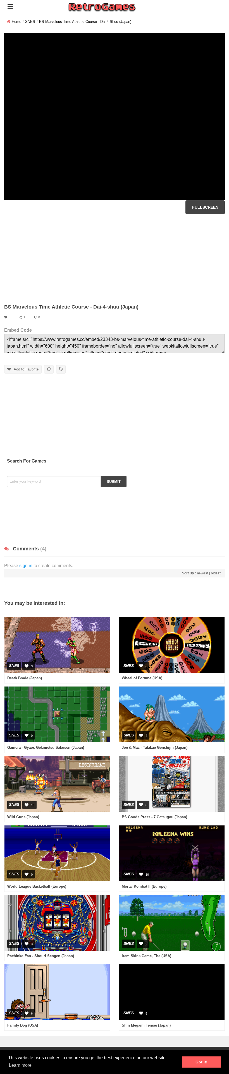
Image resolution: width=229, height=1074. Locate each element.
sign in (25, 565)
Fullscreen (205, 207)
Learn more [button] (20, 1065)
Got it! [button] (201, 1062)
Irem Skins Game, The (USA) (146, 956)
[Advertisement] (114, 259)
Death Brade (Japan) (24, 678)
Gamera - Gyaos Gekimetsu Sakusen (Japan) (45, 747)
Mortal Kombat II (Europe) (144, 886)
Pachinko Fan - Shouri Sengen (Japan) (40, 956)
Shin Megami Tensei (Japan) (146, 1025)
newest (202, 573)
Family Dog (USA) (22, 1025)
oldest (216, 573)
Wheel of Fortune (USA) (142, 678)
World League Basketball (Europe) (36, 886)
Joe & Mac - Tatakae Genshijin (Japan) (154, 747)
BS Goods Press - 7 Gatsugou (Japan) (154, 817)
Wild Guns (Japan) (23, 817)
